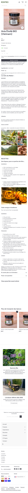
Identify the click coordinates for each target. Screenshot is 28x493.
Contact (3, 462)
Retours (3, 488)
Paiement (22, 487)
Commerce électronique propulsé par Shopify (11, 490)
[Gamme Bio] (14, 357)
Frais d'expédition (10, 56)
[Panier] (22, 2)
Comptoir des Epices (14, 309)
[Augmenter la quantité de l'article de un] (7, 53)
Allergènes (11, 487)
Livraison (3, 460)
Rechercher (3, 455)
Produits (3, 457)
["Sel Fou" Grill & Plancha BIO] (9, 322)
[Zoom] (22, 27)
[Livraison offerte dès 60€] (14, 387)
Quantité (3, 51)
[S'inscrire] (21, 416)
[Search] (25, 5)
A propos (3, 453)
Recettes (3, 458)
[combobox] (14, 5)
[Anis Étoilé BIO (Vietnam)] (9, 294)
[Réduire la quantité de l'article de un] (2, 53)
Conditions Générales (10, 488)
